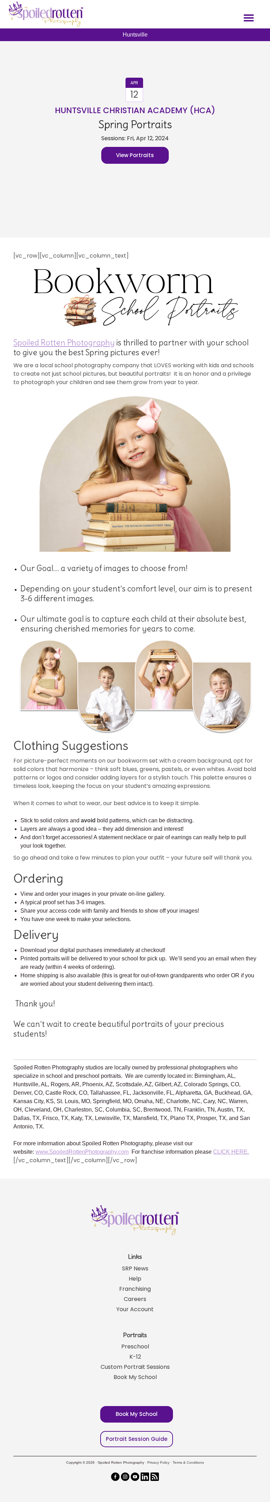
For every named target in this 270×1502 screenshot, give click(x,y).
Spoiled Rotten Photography (64, 343)
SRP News (135, 1268)
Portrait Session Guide (136, 1439)
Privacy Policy (158, 1462)
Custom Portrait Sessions (135, 1367)
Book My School (135, 1377)
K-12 (135, 1357)
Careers (135, 1299)
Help (135, 1279)
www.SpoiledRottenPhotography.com (82, 1152)
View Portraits (135, 155)
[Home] (45, 14)
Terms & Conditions (188, 1462)
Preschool (135, 1346)
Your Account (135, 1309)
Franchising (135, 1289)
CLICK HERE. (231, 1152)
